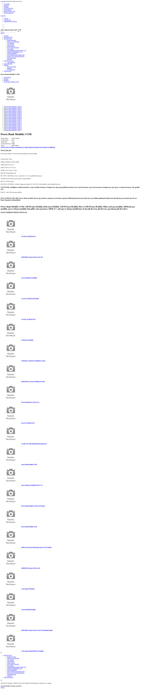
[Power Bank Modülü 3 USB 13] (13, 124)
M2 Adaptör (10, 49)
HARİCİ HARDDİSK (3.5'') (14, 52)
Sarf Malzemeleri (11, 58)
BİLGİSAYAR (8, 39)
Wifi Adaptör (10, 44)
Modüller (9, 68)
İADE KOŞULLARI (9, 11)
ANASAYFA (7, 77)
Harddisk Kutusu (11, 40)
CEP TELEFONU (9, 61)
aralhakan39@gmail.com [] (10, 21)
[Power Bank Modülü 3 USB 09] (13, 118)
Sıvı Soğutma (10, 43)
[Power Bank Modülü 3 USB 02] (13, 108)
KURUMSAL (7, 10)
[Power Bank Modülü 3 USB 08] (13, 117)
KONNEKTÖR (8, 37)
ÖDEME (6, 7)
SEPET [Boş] (3, 33)
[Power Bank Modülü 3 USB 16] (13, 128)
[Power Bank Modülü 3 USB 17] (13, 130)
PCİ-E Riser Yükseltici (13, 47)
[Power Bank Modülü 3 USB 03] (13, 109)
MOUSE (9, 59)
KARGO (6, 5)
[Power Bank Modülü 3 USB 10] (13, 120)
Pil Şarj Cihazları (11, 66)
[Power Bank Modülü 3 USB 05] (13, 112)
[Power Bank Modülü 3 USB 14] (13, 125)
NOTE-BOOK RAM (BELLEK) (16, 55)
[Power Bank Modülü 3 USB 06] (13, 114)
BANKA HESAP (8, 13)
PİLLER (6, 65)
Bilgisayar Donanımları (13, 41)
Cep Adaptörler (11, 62)
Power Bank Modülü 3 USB (11, 82)
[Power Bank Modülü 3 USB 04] (13, 111)
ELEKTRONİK (8, 63)
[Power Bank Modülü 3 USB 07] (13, 115)
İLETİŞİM (6, 4)
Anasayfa (3, 1)
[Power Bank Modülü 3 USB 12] (13, 122)
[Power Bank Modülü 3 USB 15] (13, 127)
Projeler (3, 687)
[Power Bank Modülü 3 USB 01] (13, 106)
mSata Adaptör (11, 46)
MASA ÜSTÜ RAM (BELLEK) (15, 56)
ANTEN (6, 36)
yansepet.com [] (7, 20)
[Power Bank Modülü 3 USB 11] (13, 121)
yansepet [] (6, 18)
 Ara (17, 31)
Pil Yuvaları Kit (11, 69)
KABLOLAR (7, 71)
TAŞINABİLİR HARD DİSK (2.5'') (16, 50)
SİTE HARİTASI (8, 8)
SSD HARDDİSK (12, 53)
